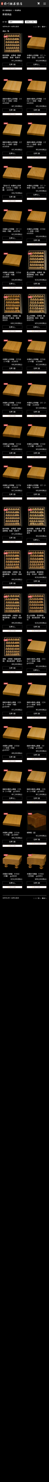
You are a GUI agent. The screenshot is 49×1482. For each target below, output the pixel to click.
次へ (39, 26)
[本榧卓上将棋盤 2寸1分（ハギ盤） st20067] (12, 432)
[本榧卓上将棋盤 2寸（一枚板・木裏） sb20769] (37, 173)
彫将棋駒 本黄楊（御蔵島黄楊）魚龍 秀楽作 (11, 529)
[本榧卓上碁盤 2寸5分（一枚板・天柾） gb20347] (12, 733)
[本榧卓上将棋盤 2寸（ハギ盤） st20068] (37, 390)
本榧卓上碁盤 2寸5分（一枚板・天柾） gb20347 (10, 747)
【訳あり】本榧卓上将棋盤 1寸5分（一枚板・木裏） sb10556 (11, 187)
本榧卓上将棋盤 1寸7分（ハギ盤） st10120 (11, 486)
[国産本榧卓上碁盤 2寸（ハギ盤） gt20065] (37, 733)
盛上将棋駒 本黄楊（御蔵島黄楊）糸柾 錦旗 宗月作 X (36, 274)
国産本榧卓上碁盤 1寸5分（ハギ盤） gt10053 (11, 790)
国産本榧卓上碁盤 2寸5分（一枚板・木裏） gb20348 (11, 704)
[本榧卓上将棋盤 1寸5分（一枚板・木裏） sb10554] (12, 260)
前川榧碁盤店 (7, 10)
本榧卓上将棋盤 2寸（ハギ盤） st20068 (36, 403)
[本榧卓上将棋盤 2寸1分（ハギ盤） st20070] (12, 347)
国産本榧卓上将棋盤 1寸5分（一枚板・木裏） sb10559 (36, 100)
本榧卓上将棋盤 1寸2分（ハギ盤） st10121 (36, 445)
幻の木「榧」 (43, 1479)
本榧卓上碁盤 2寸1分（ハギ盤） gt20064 (10, 833)
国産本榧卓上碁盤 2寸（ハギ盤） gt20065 (35, 746)
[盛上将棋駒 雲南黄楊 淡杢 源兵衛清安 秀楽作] (37, 603)
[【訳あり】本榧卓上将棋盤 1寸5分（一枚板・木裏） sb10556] (12, 173)
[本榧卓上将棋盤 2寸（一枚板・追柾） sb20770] (37, 43)
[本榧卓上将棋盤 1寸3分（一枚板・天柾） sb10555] (37, 217)
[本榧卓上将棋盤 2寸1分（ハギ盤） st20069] (37, 347)
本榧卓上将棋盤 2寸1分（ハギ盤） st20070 (11, 360)
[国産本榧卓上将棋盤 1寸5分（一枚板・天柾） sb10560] (12, 86)
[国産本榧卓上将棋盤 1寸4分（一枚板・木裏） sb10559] (37, 86)
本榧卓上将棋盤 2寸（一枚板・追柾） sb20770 (36, 56)
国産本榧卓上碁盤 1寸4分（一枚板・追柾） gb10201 (36, 704)
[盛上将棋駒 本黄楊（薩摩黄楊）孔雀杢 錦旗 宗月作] (12, 303)
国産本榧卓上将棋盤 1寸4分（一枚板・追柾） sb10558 (12, 144)
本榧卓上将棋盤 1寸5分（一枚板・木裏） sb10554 (11, 274)
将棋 (18, 1479)
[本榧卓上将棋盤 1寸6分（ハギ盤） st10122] (12, 390)
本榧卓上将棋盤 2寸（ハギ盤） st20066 (36, 486)
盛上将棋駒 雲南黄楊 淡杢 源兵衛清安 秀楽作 (36, 617)
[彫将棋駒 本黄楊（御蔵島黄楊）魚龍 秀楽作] (12, 516)
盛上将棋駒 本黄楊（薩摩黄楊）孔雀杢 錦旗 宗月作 (11, 318)
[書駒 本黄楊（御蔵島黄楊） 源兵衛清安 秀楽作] (12, 646)
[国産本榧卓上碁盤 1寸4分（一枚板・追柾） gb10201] (37, 690)
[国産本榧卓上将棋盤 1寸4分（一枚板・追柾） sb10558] (12, 130)
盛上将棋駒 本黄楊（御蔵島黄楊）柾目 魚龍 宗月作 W (36, 318)
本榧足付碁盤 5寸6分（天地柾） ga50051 (35, 874)
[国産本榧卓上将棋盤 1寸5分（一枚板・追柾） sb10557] (37, 130)
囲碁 (6, 1479)
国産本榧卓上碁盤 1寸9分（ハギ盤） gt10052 (36, 790)
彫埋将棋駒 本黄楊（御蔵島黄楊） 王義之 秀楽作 (12, 617)
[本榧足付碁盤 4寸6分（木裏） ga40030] (12, 861)
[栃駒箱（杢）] (37, 820)
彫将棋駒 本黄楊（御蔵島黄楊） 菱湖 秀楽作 (11, 56)
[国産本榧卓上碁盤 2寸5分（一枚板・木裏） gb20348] (12, 690)
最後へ (44, 26)
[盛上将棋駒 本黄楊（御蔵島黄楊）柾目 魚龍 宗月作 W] (37, 303)
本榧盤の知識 (30, 1479)
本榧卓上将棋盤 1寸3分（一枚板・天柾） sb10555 (36, 231)
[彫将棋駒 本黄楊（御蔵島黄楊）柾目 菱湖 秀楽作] (37, 516)
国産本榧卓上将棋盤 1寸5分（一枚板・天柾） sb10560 (12, 100)
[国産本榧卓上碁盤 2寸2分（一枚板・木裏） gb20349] (37, 646)
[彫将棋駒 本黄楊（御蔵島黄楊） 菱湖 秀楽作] (12, 43)
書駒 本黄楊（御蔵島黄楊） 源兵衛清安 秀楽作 (12, 660)
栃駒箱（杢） (32, 832)
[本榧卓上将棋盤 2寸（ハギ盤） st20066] (37, 473)
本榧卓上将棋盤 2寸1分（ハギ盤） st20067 (11, 445)
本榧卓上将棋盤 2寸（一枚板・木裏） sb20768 (12, 230)
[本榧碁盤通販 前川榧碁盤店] (11, 4)
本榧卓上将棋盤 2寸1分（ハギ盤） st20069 (36, 360)
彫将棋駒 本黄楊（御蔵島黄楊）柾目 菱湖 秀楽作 (36, 530)
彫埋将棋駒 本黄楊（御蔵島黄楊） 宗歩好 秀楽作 (12, 574)
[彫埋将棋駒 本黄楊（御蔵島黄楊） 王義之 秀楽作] (12, 603)
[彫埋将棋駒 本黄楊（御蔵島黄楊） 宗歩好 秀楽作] (12, 560)
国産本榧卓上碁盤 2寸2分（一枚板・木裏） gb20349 (36, 661)
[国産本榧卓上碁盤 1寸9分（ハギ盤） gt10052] (37, 777)
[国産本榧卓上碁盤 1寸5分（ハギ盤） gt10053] (12, 777)
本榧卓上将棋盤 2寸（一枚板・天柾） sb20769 (36, 186)
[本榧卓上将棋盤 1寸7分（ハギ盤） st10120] (12, 473)
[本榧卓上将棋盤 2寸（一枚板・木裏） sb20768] (12, 217)
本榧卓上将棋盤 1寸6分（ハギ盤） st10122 (11, 403)
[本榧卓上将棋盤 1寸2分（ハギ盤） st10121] (37, 432)
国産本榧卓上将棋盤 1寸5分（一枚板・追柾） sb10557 (36, 144)
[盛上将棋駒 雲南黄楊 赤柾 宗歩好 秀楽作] (37, 560)
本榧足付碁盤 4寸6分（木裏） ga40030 (10, 874)
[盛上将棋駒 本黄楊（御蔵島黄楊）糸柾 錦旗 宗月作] (37, 260)
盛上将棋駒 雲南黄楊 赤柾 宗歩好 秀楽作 (36, 573)
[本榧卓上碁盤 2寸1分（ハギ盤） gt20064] (12, 820)
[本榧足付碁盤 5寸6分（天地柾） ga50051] (37, 861)
